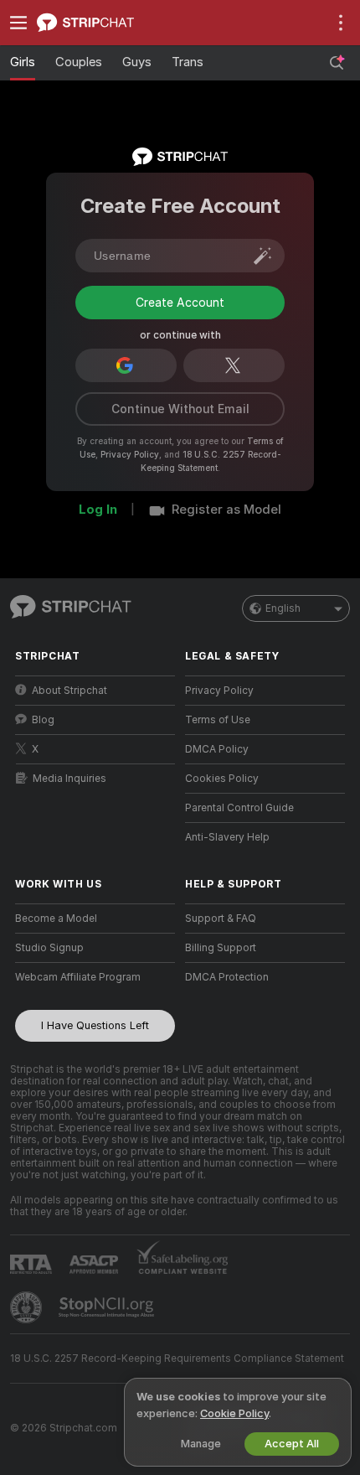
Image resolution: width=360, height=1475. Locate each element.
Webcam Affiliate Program (78, 1028)
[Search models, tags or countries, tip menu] (336, 62)
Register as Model (226, 560)
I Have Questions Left (95, 1076)
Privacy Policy (129, 505)
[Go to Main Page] (108, 22)
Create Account (180, 359)
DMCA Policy (217, 800)
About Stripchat (69, 742)
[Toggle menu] (18, 22)
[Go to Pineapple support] (27, 1358)
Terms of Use (217, 771)
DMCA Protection (227, 1028)
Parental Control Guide (239, 859)
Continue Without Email (180, 460)
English (283, 659)
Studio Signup (49, 999)
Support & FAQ (220, 970)
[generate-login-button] (262, 255)
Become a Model (56, 970)
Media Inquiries (69, 830)
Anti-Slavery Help (227, 888)
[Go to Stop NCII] (108, 1358)
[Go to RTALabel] (32, 1315)
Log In (98, 560)
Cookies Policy (222, 830)
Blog (43, 771)
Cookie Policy (234, 1413)
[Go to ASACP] (95, 1316)
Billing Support (220, 999)
